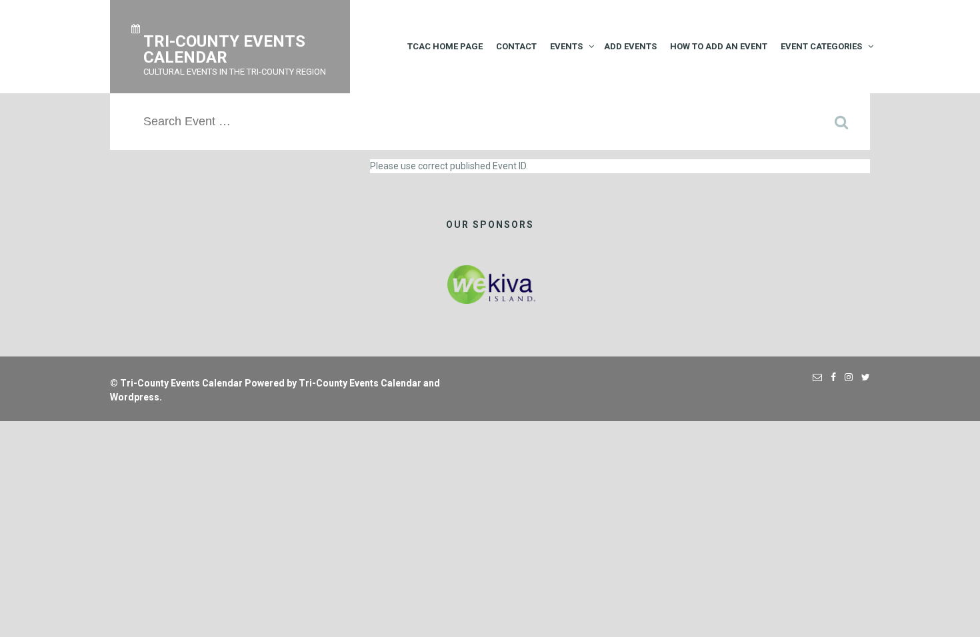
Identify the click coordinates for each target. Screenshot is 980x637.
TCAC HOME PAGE (445, 46)
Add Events (630, 46)
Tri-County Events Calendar (181, 383)
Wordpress (134, 397)
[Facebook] (830, 377)
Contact (516, 46)
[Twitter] (862, 377)
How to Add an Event (718, 46)
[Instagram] (845, 377)
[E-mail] (814, 377)
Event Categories (821, 46)
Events (566, 46)
